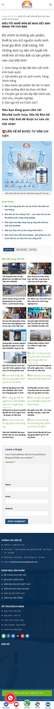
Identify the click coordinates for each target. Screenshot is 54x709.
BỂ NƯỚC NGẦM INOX (13, 579)
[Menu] (50, 4)
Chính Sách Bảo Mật (13, 629)
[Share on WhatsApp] (3, 636)
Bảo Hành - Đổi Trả (12, 615)
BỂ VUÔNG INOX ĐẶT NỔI (15, 575)
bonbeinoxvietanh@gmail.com (24, 562)
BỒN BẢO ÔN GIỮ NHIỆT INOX (17, 584)
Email (7, 496)
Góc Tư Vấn (21, 249)
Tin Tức (14, 16)
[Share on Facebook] (8, 636)
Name (8, 484)
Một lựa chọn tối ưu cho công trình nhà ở (23, 230)
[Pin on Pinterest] (22, 636)
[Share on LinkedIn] (27, 636)
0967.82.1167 (19, 544)
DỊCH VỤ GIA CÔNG (13, 597)
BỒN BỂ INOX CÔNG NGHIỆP (16, 588)
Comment (10, 462)
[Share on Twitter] (13, 636)
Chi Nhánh (46, 700)
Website (9, 508)
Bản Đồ (37, 707)
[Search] (3, 4)
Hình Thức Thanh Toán (14, 620)
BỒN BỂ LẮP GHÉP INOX (14, 593)
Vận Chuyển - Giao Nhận (15, 625)
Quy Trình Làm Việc (12, 611)
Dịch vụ (36, 700)
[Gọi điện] (27, 703)
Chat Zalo (48, 707)
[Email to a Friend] (18, 636)
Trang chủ (6, 16)
